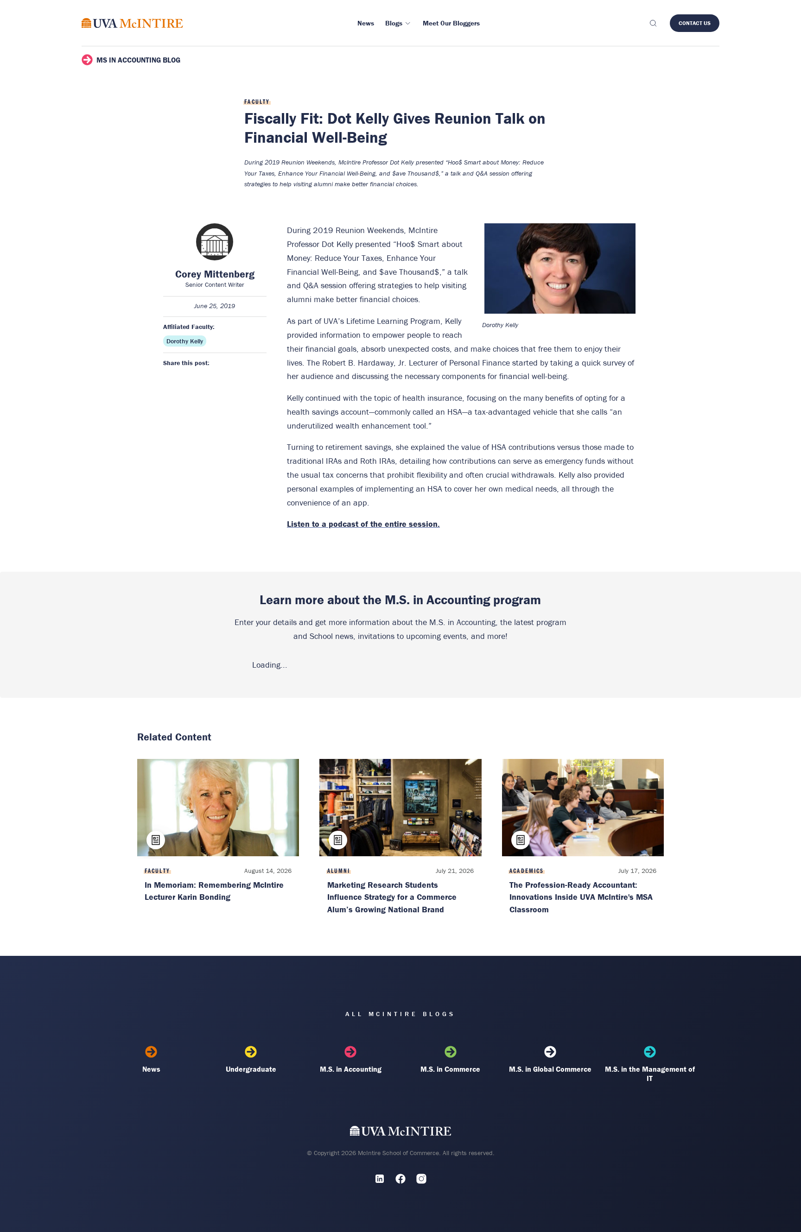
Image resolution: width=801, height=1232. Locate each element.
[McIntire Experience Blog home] (132, 23)
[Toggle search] (652, 23)
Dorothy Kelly (184, 341)
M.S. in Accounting (350, 1069)
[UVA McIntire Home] (400, 1133)
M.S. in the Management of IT (650, 1073)
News (151, 1069)
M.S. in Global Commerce (550, 1069)
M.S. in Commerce (450, 1069)
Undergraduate (251, 1069)
